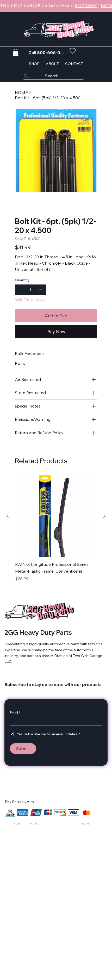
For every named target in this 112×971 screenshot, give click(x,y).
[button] (15, 52)
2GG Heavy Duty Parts (38, 632)
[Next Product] (104, 516)
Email (15, 713)
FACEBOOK (86, 6)
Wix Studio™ (63, 825)
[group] (56, 532)
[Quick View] (56, 516)
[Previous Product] (7, 516)
